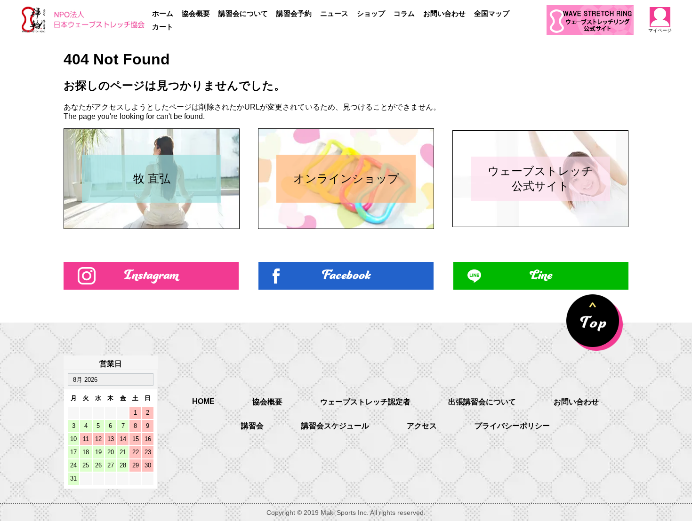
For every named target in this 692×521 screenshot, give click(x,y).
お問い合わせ (444, 13)
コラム (404, 13)
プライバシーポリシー (512, 426)
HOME (203, 401)
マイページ (660, 30)
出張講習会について (482, 402)
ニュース (334, 13)
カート (162, 27)
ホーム (162, 13)
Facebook (346, 276)
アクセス (422, 426)
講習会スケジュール (335, 426)
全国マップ (491, 13)
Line (541, 276)
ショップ (371, 13)
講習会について (243, 13)
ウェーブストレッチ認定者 (365, 402)
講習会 (252, 426)
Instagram (151, 276)
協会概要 (196, 13)
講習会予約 (294, 13)
